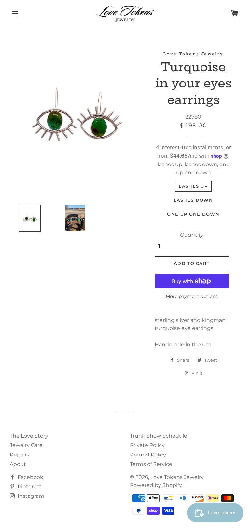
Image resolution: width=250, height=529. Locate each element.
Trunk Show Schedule (158, 436)
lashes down (193, 200)
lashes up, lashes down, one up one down (193, 168)
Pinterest (29, 486)
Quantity (191, 235)
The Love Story (29, 436)
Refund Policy (148, 455)
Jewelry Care (26, 445)
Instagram (30, 496)
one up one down (193, 214)
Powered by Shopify (156, 485)
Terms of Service (151, 464)
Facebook (29, 477)
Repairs (19, 455)
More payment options (192, 296)
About (18, 464)
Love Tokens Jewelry (177, 477)
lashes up (193, 186)
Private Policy (147, 445)
